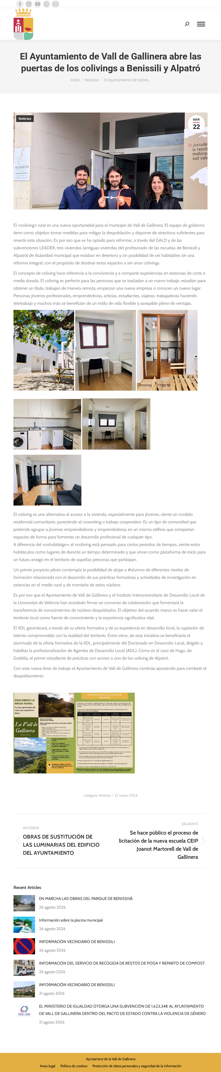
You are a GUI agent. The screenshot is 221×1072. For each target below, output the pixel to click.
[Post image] (24, 903)
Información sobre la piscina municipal (71, 920)
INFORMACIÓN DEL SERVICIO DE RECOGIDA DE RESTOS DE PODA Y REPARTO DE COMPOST (122, 963)
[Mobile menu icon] (201, 24)
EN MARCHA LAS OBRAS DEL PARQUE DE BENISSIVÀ (86, 898)
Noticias (25, 119)
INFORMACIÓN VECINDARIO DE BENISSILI (77, 941)
